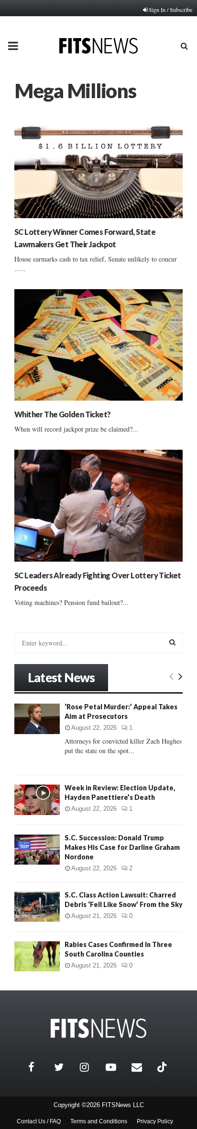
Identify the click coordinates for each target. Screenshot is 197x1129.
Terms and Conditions (98, 1121)
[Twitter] (64, 1067)
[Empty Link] (171, 676)
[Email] (142, 1067)
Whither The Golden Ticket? (62, 414)
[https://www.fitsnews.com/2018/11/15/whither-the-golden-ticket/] (98, 345)
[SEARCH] (172, 642)
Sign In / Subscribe (170, 9)
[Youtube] (116, 1067)
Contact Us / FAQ (39, 1121)
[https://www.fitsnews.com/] (98, 1028)
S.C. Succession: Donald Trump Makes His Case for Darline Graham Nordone (122, 847)
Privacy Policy (155, 1121)
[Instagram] (90, 1067)
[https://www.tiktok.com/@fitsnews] (163, 1067)
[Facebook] (38, 1067)
